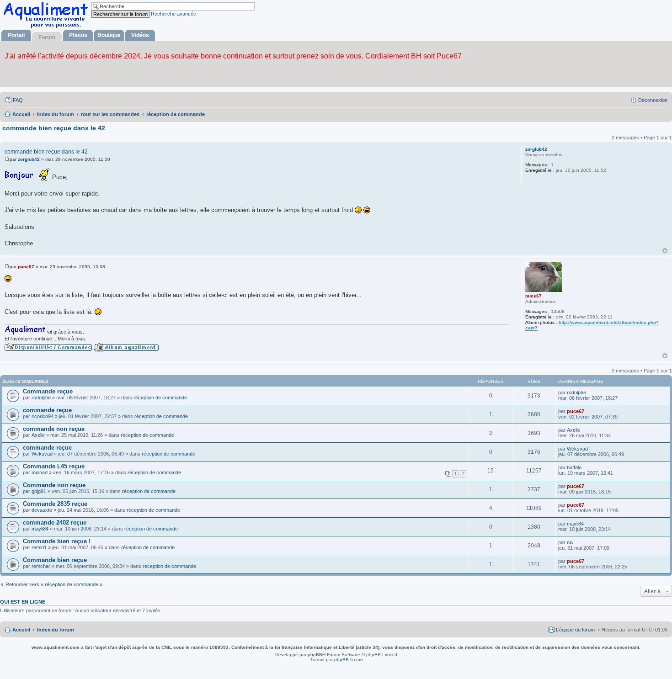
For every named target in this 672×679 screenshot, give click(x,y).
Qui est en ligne (22, 602)
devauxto (42, 510)
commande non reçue (54, 428)
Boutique (109, 35)
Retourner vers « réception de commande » (53, 584)
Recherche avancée (173, 13)
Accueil (21, 629)
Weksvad (42, 453)
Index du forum (55, 629)
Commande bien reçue (55, 560)
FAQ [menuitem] (18, 100)
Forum (46, 37)
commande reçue (47, 410)
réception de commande (160, 397)
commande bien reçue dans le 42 (53, 128)
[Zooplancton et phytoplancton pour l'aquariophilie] (47, 27)
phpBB (315, 654)
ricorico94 (42, 416)
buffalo (574, 467)
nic (570, 542)
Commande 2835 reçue (55, 503)
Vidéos (140, 35)
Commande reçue (48, 391)
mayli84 (40, 528)
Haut (664, 250)
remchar (41, 566)
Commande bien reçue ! (57, 541)
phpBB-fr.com (348, 659)
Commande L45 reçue (54, 466)
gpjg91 (39, 491)
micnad (40, 472)
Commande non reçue (54, 485)
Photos (78, 35)
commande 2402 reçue (54, 522)
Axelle (38, 435)
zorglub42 (536, 149)
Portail (16, 35)
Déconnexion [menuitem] (652, 100)
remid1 (39, 547)
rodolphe (41, 397)
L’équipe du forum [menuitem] (575, 629)
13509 (558, 311)
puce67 (533, 295)
